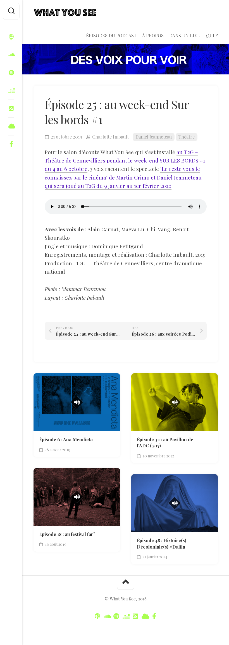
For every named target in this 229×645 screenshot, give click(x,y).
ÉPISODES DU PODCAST (111, 35)
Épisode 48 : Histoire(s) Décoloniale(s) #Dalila (161, 543)
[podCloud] (11, 108)
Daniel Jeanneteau (153, 137)
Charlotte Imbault (110, 137)
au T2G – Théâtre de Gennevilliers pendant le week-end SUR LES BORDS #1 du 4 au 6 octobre (125, 160)
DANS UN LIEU (185, 35)
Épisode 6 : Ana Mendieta (66, 439)
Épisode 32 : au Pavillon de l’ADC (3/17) (165, 443)
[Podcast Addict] (11, 126)
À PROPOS (153, 35)
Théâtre (186, 137)
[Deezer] (11, 90)
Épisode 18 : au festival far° (67, 534)
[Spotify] (11, 73)
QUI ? (212, 35)
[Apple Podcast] (11, 37)
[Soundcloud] (11, 55)
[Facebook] (11, 144)
